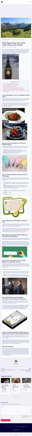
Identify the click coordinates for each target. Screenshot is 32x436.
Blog (6, 426)
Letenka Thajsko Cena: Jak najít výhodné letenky (26, 386)
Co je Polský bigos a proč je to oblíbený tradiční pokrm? (10, 83)
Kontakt (13, 426)
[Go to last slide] (2, 387)
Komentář (3, 406)
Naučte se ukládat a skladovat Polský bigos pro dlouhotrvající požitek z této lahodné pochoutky (16, 90)
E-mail (13, 417)
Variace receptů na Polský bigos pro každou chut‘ (9, 86)
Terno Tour (5, 47)
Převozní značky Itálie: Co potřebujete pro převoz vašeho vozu (8, 369)
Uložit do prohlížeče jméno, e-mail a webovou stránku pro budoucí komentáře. (26, 416)
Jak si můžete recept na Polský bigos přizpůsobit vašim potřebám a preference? (13, 89)
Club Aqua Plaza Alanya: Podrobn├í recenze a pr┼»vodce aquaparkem (5, 387)
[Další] (29, 387)
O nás (9, 426)
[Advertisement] (16, 9)
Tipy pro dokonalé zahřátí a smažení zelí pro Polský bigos (10, 85)
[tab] (14, 396)
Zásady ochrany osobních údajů (21, 426)
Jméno (2, 417)
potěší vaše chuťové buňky (21, 231)
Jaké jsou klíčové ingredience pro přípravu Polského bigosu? (11, 84)
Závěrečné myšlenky (6, 91)
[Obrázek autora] (2, 47)
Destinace (3, 41)
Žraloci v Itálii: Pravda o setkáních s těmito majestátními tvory (25, 369)
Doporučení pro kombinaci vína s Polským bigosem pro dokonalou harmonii (13, 88)
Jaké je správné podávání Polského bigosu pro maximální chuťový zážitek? (13, 87)
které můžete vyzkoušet (10, 226)
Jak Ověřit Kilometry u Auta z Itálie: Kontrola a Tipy (16, 386)
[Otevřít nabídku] (30, 2)
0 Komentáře (14, 47)
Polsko (7, 41)
